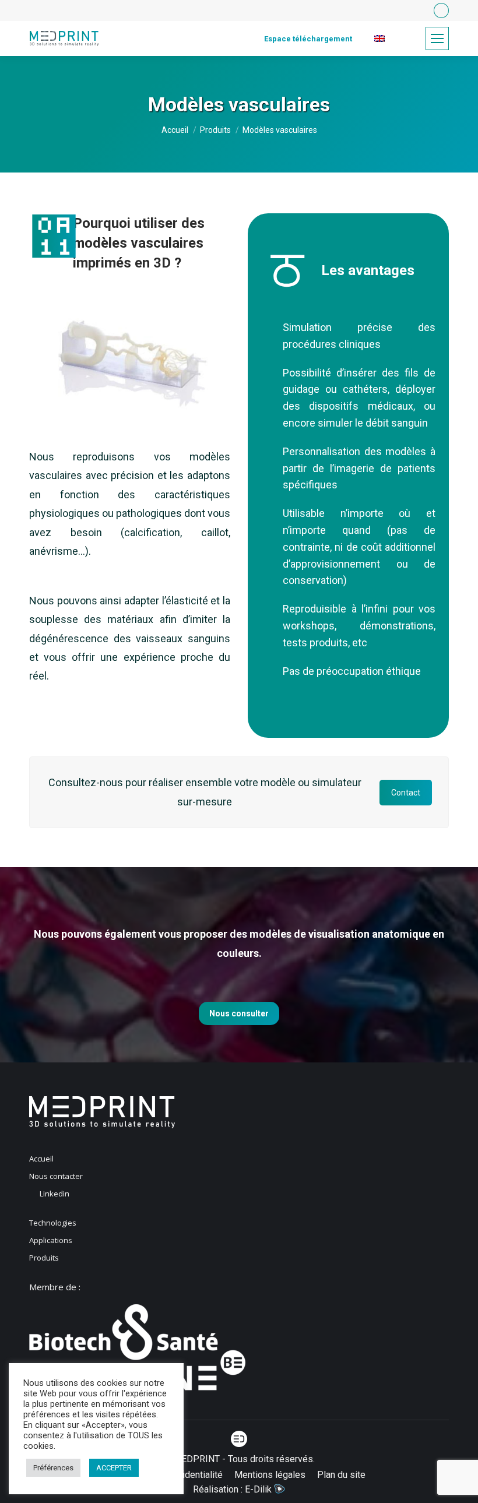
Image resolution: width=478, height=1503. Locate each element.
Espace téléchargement (308, 38)
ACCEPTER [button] (114, 1467)
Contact (405, 792)
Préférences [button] (53, 1467)
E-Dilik (259, 1489)
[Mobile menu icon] (437, 38)
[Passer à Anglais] (379, 38)
